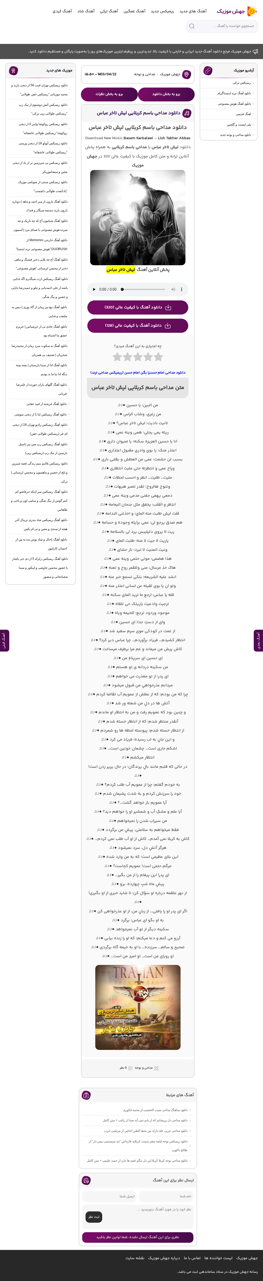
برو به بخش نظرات (109, 94)
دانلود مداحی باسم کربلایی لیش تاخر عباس (139, 113)
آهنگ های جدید (193, 11)
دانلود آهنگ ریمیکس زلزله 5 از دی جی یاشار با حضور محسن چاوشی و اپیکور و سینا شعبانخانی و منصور (40, 567)
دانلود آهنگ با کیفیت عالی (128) (133, 325)
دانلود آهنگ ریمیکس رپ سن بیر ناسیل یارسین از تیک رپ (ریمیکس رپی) (42, 448)
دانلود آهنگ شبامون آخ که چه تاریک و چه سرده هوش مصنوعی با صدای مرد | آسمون (41, 225)
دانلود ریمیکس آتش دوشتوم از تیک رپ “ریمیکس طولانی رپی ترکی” (43, 109)
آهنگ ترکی (109, 11)
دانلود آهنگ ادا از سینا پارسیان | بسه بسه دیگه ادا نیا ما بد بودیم (41, 369)
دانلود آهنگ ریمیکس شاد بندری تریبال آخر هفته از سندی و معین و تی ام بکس (41, 524)
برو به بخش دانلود (166, 94)
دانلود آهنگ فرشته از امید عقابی (46, 404)
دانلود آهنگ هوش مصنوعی (234, 104)
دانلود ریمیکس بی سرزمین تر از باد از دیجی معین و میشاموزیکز (40, 167)
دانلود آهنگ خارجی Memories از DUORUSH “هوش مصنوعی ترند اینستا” (41, 244)
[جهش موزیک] (233, 11)
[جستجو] (191, 26)
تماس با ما (192, 1258)
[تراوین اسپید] (138, 1053)
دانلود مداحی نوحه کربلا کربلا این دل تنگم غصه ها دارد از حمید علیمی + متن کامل (137, 1160)
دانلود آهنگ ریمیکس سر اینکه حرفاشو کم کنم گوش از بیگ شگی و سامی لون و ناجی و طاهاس (39, 500)
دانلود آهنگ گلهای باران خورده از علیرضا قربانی (41, 389)
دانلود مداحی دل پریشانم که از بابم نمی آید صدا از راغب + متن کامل (145, 1120)
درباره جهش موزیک (164, 1258)
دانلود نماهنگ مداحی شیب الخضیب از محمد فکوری (155, 1110)
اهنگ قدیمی (243, 114)
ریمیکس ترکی (242, 82)
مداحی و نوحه (144, 74)
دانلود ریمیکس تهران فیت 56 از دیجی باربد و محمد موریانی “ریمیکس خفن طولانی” (39, 89)
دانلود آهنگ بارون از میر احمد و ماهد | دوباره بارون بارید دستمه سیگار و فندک (40, 206)
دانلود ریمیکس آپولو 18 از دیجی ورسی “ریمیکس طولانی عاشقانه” (43, 147)
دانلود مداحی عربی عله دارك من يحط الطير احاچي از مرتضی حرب (145, 1131)
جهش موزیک (170, 74)
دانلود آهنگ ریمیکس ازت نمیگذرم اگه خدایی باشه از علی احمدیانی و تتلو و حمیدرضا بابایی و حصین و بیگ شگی (39, 288)
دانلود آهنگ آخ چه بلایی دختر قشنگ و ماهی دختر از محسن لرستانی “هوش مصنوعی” (41, 264)
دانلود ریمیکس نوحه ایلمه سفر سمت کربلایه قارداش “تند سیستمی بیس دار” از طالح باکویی (138, 1146)
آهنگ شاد (86, 11)
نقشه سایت (135, 1258)
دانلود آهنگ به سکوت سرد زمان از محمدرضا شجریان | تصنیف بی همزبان (39, 350)
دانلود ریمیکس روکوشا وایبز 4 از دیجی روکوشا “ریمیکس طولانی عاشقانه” (43, 128)
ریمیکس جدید (162, 11)
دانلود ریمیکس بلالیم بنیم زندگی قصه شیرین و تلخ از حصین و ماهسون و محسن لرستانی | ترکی (39, 472)
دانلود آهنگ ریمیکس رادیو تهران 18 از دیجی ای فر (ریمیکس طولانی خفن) (40, 429)
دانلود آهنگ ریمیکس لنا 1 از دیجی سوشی (40, 414)
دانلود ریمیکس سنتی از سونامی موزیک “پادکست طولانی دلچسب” (42, 186)
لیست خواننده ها (218, 1258)
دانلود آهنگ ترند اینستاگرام (234, 93)
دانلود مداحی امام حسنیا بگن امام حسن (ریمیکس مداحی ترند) (137, 373)
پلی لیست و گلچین (239, 124)
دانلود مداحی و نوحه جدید (235, 135)
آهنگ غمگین (134, 11)
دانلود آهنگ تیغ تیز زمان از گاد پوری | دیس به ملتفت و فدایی (39, 311)
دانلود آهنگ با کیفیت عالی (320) (133, 307)
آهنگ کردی (62, 11)
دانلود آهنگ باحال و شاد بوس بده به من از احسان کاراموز (41, 544)
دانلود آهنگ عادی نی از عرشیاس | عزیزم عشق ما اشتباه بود (41, 331)
